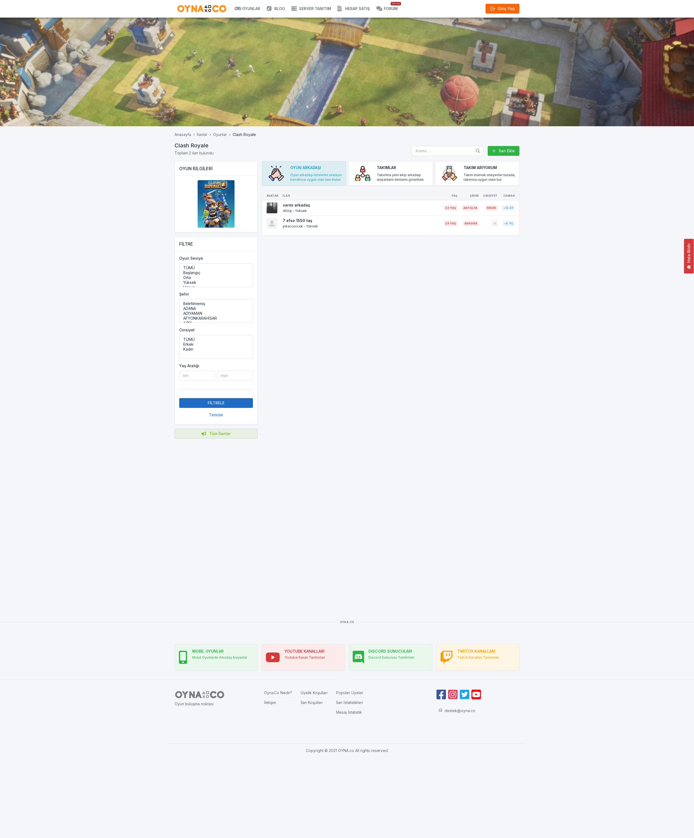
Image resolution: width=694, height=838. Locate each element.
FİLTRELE (216, 403)
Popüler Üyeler (349, 692)
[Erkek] (216, 344)
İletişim (270, 702)
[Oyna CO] (202, 8)
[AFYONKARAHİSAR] (216, 318)
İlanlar (202, 134)
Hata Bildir (688, 253)
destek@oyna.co (460, 710)
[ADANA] (216, 308)
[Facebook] (441, 694)
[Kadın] (216, 349)
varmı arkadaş (296, 205)
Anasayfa (183, 134)
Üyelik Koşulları (314, 692)
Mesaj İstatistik (349, 712)
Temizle (216, 414)
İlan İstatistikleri (349, 702)
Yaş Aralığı (189, 365)
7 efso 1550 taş (297, 220)
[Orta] (216, 277)
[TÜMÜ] (216, 267)
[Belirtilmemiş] (216, 303)
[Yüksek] (216, 282)
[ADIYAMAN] (216, 313)
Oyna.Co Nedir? (278, 692)
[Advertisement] (216, 521)
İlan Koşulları (312, 702)
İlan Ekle (507, 150)
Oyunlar (220, 134)
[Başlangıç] (216, 272)
